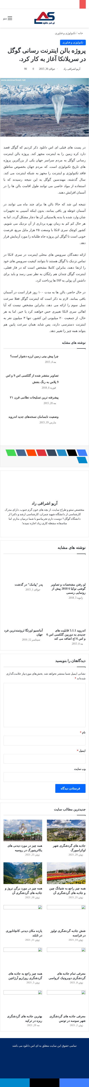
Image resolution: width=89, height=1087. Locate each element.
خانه (81, 33)
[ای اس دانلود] (44, 18)
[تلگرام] (80, 460)
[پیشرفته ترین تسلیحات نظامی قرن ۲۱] (74, 402)
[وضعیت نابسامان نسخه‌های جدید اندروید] (74, 421)
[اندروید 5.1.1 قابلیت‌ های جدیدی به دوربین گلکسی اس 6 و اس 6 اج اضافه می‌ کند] (66, 615)
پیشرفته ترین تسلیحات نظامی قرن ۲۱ (34, 397)
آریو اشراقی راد (72, 68)
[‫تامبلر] (50, 453)
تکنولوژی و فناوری (65, 33)
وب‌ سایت (80, 769)
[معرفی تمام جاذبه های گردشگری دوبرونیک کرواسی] (66, 958)
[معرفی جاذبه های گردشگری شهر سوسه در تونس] (66, 1001)
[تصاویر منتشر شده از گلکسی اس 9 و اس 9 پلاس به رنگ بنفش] (74, 380)
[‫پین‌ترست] (40, 453)
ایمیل (81, 750)
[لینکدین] (60, 453)
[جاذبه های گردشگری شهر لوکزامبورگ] (66, 830)
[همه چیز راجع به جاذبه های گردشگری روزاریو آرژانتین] (22, 958)
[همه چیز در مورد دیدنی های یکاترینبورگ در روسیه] (22, 830)
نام (83, 732)
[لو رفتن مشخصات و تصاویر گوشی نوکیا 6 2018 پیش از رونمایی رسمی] (66, 569)
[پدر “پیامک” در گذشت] (23, 569)
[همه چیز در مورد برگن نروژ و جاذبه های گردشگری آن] (22, 873)
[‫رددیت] (30, 453)
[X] (70, 453)
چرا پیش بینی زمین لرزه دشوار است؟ (34, 356)
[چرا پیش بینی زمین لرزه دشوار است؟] (74, 361)
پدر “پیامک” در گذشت (29, 584)
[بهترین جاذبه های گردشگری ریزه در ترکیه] (22, 1001)
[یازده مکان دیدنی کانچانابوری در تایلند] (22, 916)
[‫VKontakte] (20, 453)
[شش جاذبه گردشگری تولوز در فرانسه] (66, 916)
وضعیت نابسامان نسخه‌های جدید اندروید (33, 416)
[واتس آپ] (9, 453)
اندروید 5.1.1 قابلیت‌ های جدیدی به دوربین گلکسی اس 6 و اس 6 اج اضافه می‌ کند (66, 634)
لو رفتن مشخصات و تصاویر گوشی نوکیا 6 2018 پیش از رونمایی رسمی (68, 588)
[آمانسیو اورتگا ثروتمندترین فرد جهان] (23, 615)
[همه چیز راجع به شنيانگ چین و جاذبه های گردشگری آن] (66, 873)
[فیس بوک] (80, 453)
